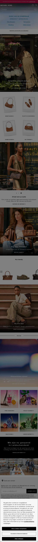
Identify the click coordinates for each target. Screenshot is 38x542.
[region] (19, 520)
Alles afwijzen (19, 538)
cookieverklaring (29, 521)
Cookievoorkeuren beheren (19, 533)
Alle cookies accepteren (19, 528)
